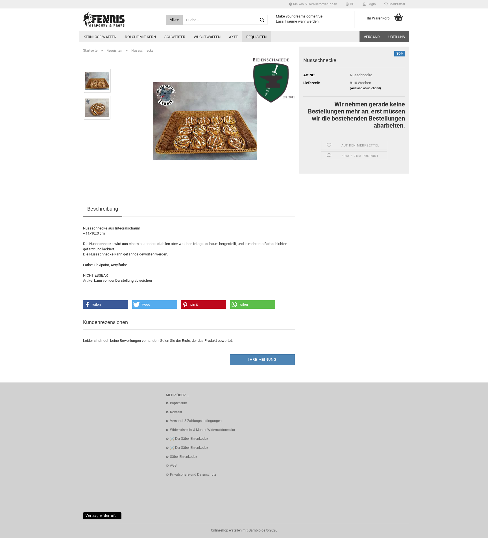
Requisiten (256, 37)
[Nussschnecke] (205, 121)
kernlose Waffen (100, 37)
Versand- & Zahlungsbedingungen (196, 421)
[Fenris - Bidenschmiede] (120, 19)
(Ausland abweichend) (365, 88)
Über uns (396, 37)
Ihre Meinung (262, 359)
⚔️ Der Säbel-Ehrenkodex (189, 439)
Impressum (178, 403)
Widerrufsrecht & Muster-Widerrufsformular (202, 430)
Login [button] (371, 4)
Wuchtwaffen (207, 37)
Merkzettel (396, 4)
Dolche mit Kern (140, 37)
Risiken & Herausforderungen (314, 4)
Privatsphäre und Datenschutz (193, 474)
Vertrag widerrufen (102, 516)
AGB (173, 465)
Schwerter (174, 37)
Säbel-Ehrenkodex (183, 457)
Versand (372, 37)
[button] (349, 4)
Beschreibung (102, 209)
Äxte (233, 37)
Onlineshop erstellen (226, 530)
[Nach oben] (472, 529)
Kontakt (176, 412)
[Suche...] (262, 20)
